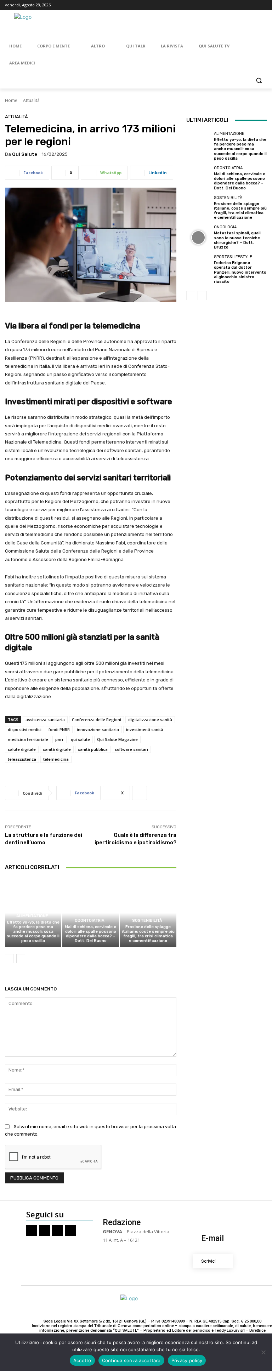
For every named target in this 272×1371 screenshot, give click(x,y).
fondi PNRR (59, 729)
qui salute (80, 739)
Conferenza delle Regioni (96, 719)
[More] (139, 793)
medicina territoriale (28, 739)
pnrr (59, 739)
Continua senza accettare (131, 1360)
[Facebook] (234, 5)
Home (11, 100)
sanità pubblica (93, 749)
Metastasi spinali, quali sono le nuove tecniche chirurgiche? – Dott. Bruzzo (237, 240)
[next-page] (20, 958)
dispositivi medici (24, 729)
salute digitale (22, 749)
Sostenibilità (147, 920)
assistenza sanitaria (45, 719)
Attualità (31, 100)
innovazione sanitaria (98, 729)
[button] (258, 80)
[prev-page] (9, 958)
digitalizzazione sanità (150, 719)
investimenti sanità (144, 729)
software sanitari (131, 749)
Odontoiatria (89, 920)
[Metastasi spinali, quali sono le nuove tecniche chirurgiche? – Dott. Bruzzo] (198, 237)
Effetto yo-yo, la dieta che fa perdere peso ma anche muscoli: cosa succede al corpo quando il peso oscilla (33, 931)
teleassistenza (22, 759)
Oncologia (225, 227)
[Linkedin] (263, 5)
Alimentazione (32, 916)
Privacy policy (187, 1360)
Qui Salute (24, 154)
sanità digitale (57, 749)
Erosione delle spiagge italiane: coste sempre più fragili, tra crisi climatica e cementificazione (148, 934)
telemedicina (56, 759)
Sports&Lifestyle (233, 257)
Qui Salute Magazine (117, 739)
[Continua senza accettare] (263, 1352)
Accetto (82, 1360)
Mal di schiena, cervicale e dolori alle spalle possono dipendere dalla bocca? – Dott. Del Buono (90, 934)
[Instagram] (243, 5)
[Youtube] (253, 5)
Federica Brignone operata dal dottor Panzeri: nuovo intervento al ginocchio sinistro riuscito (240, 272)
